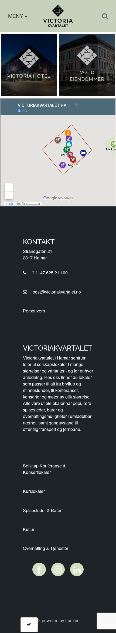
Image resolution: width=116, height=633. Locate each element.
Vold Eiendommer (87, 76)
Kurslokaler (34, 491)
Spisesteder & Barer (42, 510)
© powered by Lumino (58, 620)
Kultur (28, 529)
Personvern (34, 311)
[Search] (105, 15)
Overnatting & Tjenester (45, 548)
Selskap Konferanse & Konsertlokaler (44, 469)
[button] (16, 16)
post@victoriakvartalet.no (55, 292)
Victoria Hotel (29, 76)
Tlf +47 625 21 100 (48, 272)
